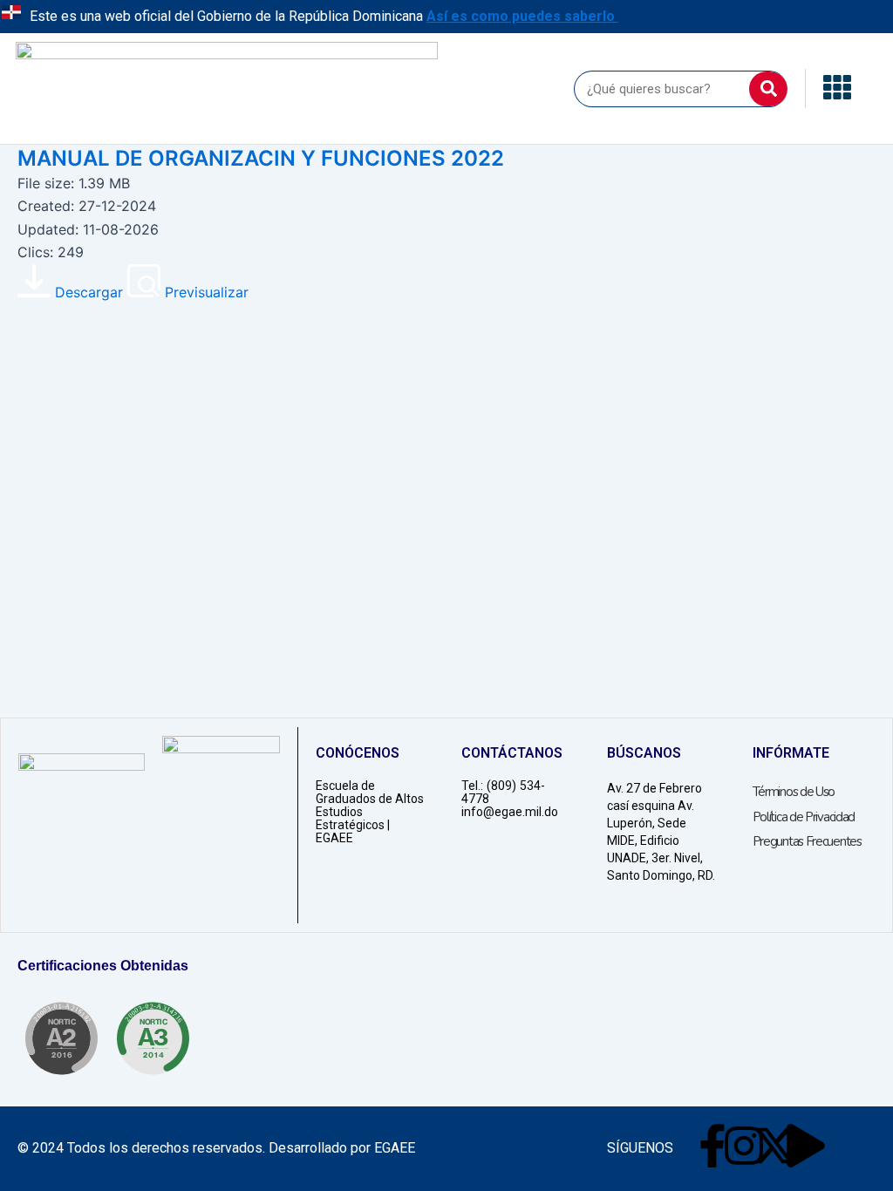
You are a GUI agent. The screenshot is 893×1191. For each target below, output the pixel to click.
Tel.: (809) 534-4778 (503, 792)
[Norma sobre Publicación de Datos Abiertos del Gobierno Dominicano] (152, 1038)
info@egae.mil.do (509, 812)
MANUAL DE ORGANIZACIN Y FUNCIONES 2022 (260, 158)
